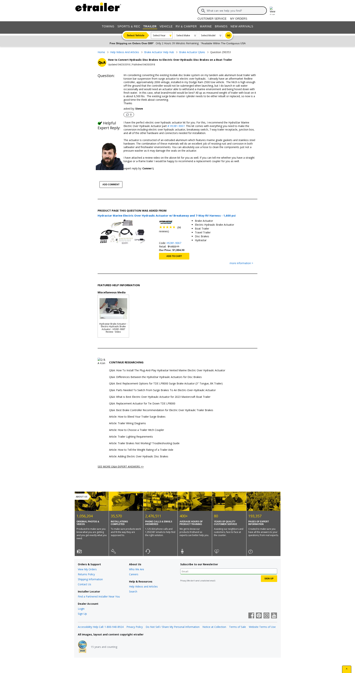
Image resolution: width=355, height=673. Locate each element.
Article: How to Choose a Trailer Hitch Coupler (136, 430)
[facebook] (251, 615)
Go (228, 35)
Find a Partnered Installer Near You (99, 596)
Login (81, 608)
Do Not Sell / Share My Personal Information (173, 627)
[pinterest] (259, 615)
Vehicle (166, 26)
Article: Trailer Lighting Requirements (131, 436)
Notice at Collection (214, 627)
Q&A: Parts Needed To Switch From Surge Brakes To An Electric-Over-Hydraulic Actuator (162, 390)
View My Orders (87, 569)
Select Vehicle (135, 35)
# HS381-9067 (176, 126)
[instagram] (266, 615)
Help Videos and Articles (143, 586)
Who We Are (136, 569)
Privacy (183, 580)
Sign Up (82, 613)
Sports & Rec (128, 26)
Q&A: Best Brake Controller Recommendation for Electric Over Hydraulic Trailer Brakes (161, 410)
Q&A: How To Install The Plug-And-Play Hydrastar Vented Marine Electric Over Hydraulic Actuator (167, 370)
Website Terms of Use (262, 627)
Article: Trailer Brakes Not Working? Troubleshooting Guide (144, 443)
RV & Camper (186, 26)
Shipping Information (90, 579)
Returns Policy (86, 574)
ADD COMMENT (110, 184)
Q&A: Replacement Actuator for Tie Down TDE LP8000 (142, 403)
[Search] (203, 11)
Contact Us (84, 584)
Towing (108, 26)
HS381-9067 (174, 243)
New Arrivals (242, 26)
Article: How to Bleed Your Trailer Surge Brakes (137, 416)
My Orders (238, 18)
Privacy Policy (134, 627)
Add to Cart (174, 256)
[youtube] (274, 615)
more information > (241, 263)
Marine (206, 26)
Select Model (208, 35)
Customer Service (211, 18)
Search (133, 591)
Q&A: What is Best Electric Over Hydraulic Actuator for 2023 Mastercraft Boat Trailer (159, 397)
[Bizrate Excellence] (82, 647)
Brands (221, 26)
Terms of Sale (237, 627)
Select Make (183, 35)
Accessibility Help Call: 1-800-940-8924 (101, 627)
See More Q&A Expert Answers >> (121, 466)
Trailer (150, 26)
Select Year (159, 35)
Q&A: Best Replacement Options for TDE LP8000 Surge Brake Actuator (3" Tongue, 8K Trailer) (166, 383)
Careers (133, 574)
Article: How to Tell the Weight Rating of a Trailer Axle (141, 449)
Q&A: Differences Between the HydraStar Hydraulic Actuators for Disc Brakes (155, 377)
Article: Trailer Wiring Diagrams (127, 423)
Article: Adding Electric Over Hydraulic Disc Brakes (138, 456)
